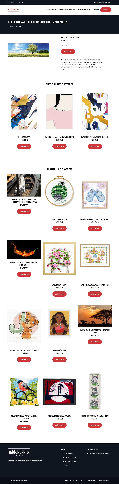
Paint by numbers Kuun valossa (59, 416)
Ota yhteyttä (74, 480)
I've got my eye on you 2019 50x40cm (94, 137)
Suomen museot (84, 10)
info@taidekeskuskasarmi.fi (101, 2)
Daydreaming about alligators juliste (59, 137)
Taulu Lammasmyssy (59, 219)
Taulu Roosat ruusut (59, 285)
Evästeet (83, 480)
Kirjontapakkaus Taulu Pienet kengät (94, 219)
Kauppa (105, 10)
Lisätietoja (68, 52)
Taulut (18, 27)
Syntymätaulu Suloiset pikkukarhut (95, 285)
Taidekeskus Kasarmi (67, 10)
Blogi (96, 10)
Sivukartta (106, 480)
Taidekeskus (51, 10)
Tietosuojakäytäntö (95, 480)
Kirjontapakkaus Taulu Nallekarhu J (24, 350)
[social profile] (22, 2)
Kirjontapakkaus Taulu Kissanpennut (95, 416)
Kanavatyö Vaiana (59, 350)
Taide (12, 27)
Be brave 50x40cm (24, 137)
